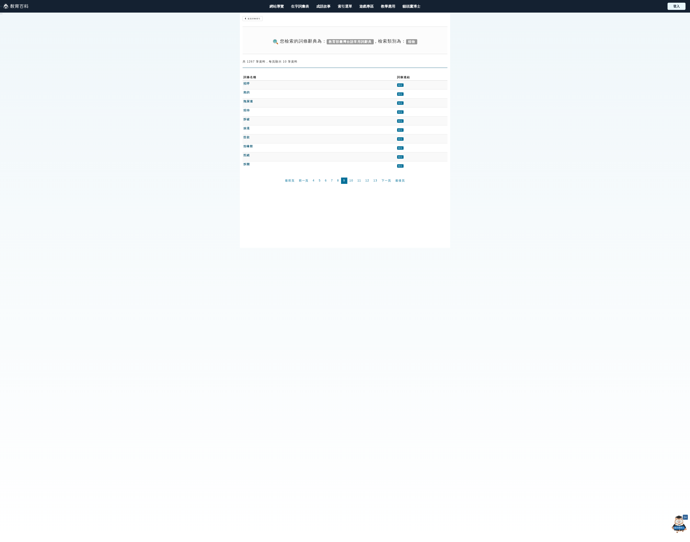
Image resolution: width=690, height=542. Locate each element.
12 (367, 180)
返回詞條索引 (254, 19)
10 (351, 180)
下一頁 (386, 180)
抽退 (246, 128)
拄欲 (246, 137)
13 (375, 180)
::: (1, 6)
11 (359, 180)
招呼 (246, 83)
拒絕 (246, 155)
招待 (246, 110)
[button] (345, 6)
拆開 (246, 164)
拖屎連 (248, 101)
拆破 (246, 119)
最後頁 (400, 180)
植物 (411, 41)
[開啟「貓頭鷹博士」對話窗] (679, 524)
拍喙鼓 (248, 146)
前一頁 (304, 180)
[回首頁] (16, 6)
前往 (400, 85)
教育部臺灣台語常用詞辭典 (350, 41)
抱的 (246, 92)
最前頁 (290, 180)
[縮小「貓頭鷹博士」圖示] (685, 517)
